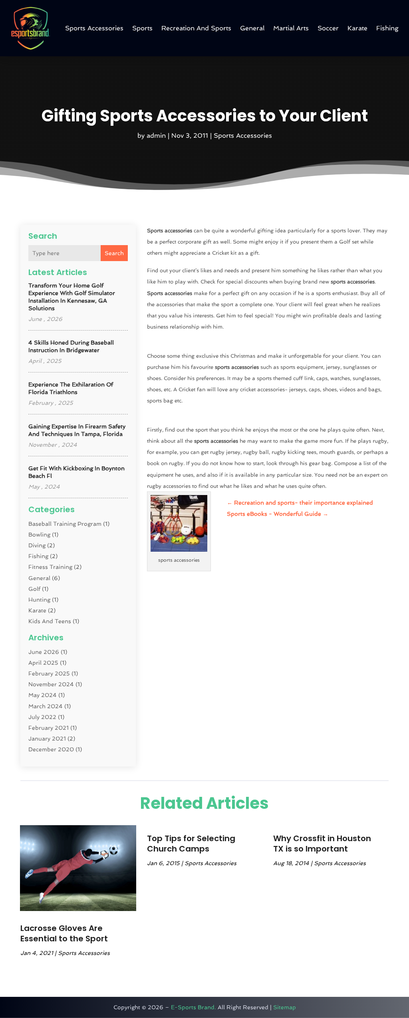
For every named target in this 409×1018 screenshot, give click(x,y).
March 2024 (45, 706)
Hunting (39, 599)
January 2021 (47, 738)
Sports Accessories (94, 28)
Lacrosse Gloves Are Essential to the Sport (64, 933)
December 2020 (51, 749)
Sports (142, 28)
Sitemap (284, 1007)
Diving (37, 545)
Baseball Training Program (64, 524)
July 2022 (42, 717)
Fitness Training (50, 567)
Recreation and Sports (196, 28)
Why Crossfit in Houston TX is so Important (322, 843)
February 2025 (49, 673)
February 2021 (48, 728)
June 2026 (43, 652)
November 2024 (51, 684)
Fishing (387, 28)
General (252, 28)
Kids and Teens (49, 621)
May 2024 (42, 695)
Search (114, 253)
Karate (357, 28)
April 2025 (43, 663)
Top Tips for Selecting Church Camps (191, 843)
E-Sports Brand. (193, 1007)
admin (156, 135)
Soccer (328, 28)
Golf (34, 589)
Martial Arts (291, 28)
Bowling (39, 534)
